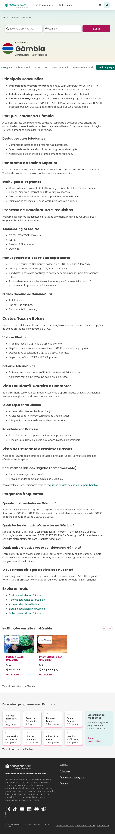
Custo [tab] (37, 67)
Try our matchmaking (94, 739)
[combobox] (22, 28)
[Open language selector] (99, 5)
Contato (64, 783)
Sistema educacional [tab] (83, 67)
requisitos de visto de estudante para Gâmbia (72, 485)
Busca (96, 28)
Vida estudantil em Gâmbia (24, 604)
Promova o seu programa (72, 777)
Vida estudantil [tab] (23, 67)
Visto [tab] (45, 67)
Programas (45, 5)
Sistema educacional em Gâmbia (27, 608)
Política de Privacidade (85, 825)
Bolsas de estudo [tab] (60, 67)
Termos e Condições (65, 825)
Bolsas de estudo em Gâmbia (25, 613)
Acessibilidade (103, 825)
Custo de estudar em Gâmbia (25, 595)
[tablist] (57, 67)
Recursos (67, 5)
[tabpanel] (57, 346)
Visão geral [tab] (6, 67)
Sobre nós (65, 771)
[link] (27, 17)
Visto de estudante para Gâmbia (27, 599)
